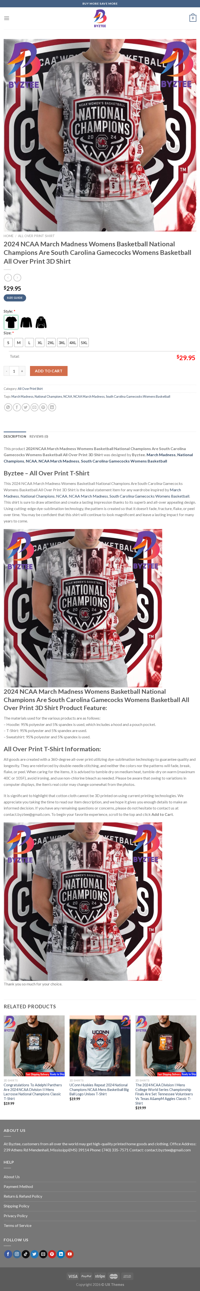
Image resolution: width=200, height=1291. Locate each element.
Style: (9, 311)
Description (15, 436)
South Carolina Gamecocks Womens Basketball (138, 396)
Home (8, 236)
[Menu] (7, 18)
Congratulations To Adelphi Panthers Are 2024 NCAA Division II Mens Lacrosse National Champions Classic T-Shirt (33, 1092)
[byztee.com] (100, 18)
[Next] (196, 1067)
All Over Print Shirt (36, 236)
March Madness (22, 396)
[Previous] (4, 1067)
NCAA (67, 396)
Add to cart (48, 370)
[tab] (15, 436)
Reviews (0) (39, 436)
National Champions (48, 396)
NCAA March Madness (89, 396)
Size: (9, 332)
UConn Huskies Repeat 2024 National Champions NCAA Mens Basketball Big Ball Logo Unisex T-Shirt (99, 1089)
